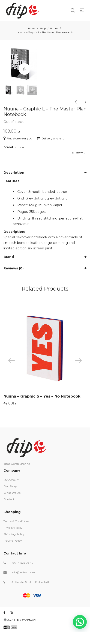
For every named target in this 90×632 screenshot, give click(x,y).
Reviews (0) (13, 268)
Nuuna (54, 28)
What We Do (12, 492)
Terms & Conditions (16, 521)
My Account (11, 480)
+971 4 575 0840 (22, 562)
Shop (43, 28)
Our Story (10, 486)
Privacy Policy (12, 527)
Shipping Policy (13, 534)
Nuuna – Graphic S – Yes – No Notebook (41, 396)
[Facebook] (4, 613)
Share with (79, 152)
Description (13, 172)
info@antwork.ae (23, 572)
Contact (8, 499)
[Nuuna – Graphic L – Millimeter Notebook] (77, 101)
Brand (8, 257)
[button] (80, 622)
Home (31, 28)
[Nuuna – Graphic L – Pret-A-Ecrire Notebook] (84, 101)
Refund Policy (12, 540)
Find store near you (19, 138)
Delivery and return (54, 138)
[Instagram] (11, 613)
